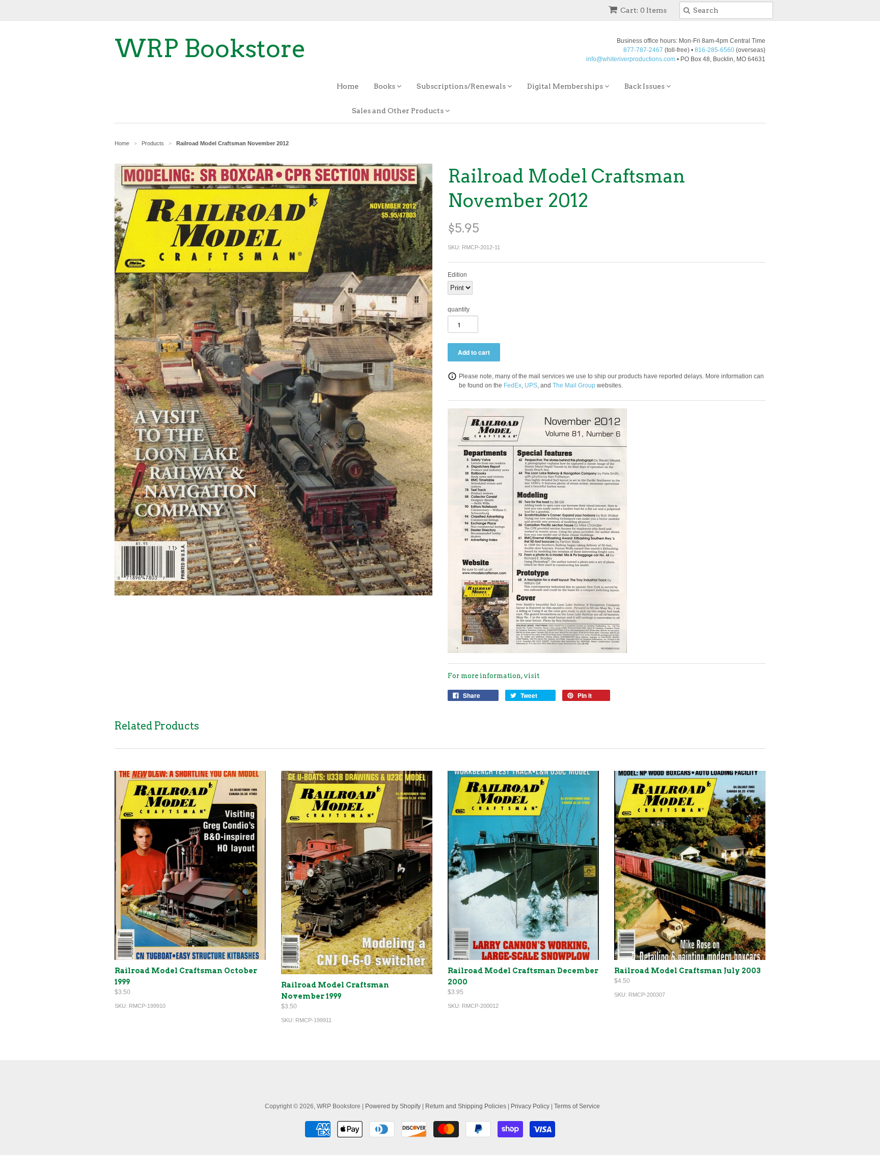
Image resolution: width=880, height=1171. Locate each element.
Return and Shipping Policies (465, 1106)
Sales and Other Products (398, 111)
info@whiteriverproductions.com (630, 59)
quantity (459, 309)
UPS (531, 385)
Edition (457, 274)
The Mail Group (574, 385)
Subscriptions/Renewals (462, 86)
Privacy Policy (530, 1106)
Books (385, 86)
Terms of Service (577, 1106)
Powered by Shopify (393, 1106)
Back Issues (645, 86)
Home (348, 86)
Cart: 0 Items (643, 10)
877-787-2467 (643, 50)
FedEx (512, 385)
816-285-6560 (714, 50)
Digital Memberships (565, 86)
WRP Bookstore (210, 48)
